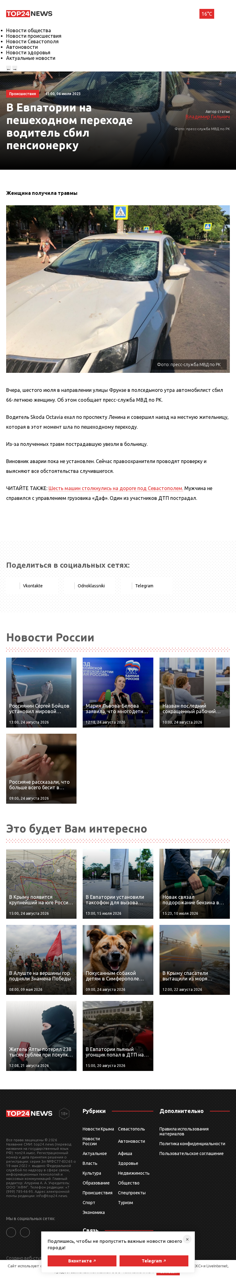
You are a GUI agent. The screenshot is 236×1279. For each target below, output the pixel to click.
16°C (207, 14)
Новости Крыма (98, 1128)
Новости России (91, 1141)
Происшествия (97, 1192)
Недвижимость (134, 1173)
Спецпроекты (132, 1192)
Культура (92, 1173)
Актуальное (95, 1153)
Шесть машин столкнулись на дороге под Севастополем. (116, 488)
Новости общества (28, 30)
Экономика (94, 1212)
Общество (129, 1182)
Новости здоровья (28, 52)
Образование (96, 1182)
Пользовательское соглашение (191, 1153)
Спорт (89, 1202)
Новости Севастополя (32, 41)
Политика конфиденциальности (192, 1143)
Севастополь (131, 1128)
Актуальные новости (30, 58)
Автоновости (22, 47)
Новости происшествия (33, 36)
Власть (90, 1163)
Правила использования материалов (184, 1131)
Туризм (125, 1202)
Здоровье (128, 1163)
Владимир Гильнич (208, 116)
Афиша (125, 1153)
